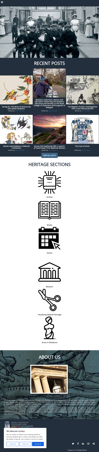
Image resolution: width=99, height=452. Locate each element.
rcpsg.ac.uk (71, 450)
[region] (25, 438)
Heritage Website (81, 450)
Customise (12, 444)
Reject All (25, 444)
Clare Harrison (85, 111)
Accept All (38, 444)
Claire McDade (19, 111)
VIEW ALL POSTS (49, 155)
